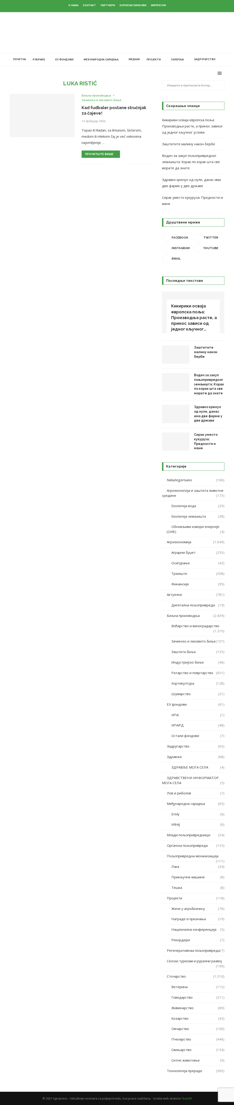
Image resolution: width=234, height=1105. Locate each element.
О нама (73, 5)
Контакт (89, 5)
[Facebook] (194, 73)
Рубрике (39, 59)
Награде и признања (197, 919)
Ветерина (197, 986)
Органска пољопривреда (195, 845)
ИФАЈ (197, 824)
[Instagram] (203, 73)
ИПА (197, 714)
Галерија (177, 59)
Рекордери (197, 940)
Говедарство (197, 997)
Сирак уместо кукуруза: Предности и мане (206, 441)
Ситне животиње (197, 1060)
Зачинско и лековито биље (197, 641)
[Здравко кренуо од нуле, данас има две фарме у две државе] (175, 414)
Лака (197, 866)
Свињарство (197, 1049)
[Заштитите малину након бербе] (175, 354)
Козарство (197, 1018)
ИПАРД (197, 725)
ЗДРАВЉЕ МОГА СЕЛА (197, 767)
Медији (134, 59)
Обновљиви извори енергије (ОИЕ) (195, 529)
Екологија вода (197, 505)
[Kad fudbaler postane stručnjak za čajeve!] (42, 115)
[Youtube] (208, 73)
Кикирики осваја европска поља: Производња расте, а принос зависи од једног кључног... (194, 317)
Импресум (158, 5)
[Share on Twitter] (116, 164)
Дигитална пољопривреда (197, 605)
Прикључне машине (197, 877)
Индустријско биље (197, 662)
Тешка (197, 887)
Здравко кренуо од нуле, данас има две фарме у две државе (208, 413)
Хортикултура (197, 683)
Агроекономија (195, 542)
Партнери (108, 5)
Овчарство (197, 1028)
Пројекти (153, 59)
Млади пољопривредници (195, 835)
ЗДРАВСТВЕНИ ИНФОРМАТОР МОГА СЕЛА (193, 780)
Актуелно (195, 594)
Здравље (195, 756)
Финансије (197, 584)
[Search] (222, 59)
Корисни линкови (133, 5)
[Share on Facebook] (112, 164)
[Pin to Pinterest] (121, 164)
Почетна (19, 59)
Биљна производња (195, 615)
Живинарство (197, 1008)
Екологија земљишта (197, 516)
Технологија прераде (195, 1070)
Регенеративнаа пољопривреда (195, 950)
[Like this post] (106, 164)
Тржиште (197, 573)
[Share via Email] (126, 164)
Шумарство (197, 693)
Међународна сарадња (101, 59)
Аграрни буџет (197, 552)
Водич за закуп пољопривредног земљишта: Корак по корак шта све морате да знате (191, 161)
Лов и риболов (195, 793)
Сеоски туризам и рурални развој (195, 961)
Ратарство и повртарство (197, 672)
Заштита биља (197, 651)
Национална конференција (197, 929)
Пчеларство (197, 1039)
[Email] (213, 73)
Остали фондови (197, 735)
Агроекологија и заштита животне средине (193, 493)
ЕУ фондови (64, 59)
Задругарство (204, 59)
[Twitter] (199, 73)
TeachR (186, 1098)
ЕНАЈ (197, 814)
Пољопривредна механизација (195, 856)
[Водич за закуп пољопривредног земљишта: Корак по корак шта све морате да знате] (175, 382)
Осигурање (197, 563)
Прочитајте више (99, 154)
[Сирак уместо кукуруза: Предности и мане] (175, 442)
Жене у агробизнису (197, 908)
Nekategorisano (195, 480)
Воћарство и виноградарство (197, 626)
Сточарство (195, 976)
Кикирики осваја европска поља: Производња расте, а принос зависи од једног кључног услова (192, 126)
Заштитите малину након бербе (188, 144)
